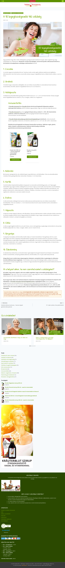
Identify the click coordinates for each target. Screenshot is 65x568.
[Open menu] (63, 1)
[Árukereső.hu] (6, 526)
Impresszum (3, 517)
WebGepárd (24, 565)
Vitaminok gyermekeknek (17, 13)
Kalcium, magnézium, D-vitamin (9, 373)
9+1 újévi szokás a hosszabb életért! (55, 304)
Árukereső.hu (6, 532)
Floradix (24, 106)
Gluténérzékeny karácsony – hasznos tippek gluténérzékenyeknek (12, 305)
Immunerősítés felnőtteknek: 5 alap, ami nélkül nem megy (16, 338)
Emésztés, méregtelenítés (7, 377)
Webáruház (32, 1)
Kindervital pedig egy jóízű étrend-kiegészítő (26, 119)
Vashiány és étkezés (6, 357)
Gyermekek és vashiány (7, 363)
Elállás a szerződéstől (5, 513)
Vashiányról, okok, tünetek (7, 355)
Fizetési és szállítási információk (8, 510)
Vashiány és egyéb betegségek (8, 365)
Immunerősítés (6, 13)
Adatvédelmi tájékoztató (6, 519)
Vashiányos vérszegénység (7, 359)
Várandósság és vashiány (7, 361)
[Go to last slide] (4, 331)
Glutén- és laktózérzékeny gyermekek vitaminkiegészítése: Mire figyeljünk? (44, 338)
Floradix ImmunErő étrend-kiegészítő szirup (22, 281)
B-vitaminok (4, 369)
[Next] (61, 331)
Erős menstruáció (5, 367)
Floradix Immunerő (14, 106)
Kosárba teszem (15, 159)
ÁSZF (2, 512)
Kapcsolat (3, 515)
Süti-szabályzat (4, 521)
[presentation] (16, 326)
